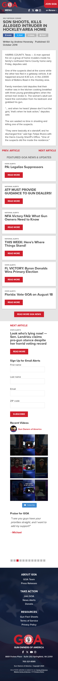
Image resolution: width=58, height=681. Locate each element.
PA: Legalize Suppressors (24, 167)
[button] (12, 560)
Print (43, 35)
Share (9, 35)
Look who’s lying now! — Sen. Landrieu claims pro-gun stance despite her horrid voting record (28, 338)
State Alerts (10, 164)
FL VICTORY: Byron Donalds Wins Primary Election (26, 270)
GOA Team (29, 579)
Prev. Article (11, 150)
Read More (14, 175)
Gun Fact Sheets (29, 616)
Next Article (47, 150)
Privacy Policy (29, 624)
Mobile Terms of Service (22, 672)
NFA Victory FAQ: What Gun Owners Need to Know (26, 217)
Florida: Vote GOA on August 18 (29, 294)
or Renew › (51, 10)
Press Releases (29, 583)
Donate (29, 603)
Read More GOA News (29, 314)
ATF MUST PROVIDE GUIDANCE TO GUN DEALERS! (28, 191)
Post (20, 35)
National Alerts (12, 186)
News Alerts (29, 600)
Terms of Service (29, 620)
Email (32, 35)
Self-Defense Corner (12, 18)
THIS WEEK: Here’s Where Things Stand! (25, 244)
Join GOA (51, 3)
